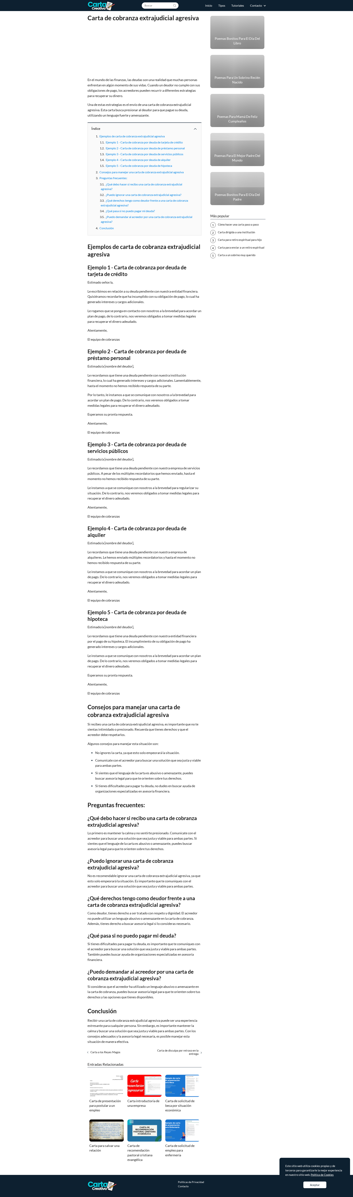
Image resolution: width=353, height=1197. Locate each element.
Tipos (221, 5)
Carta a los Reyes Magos (105, 1052)
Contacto (256, 5)
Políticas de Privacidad (191, 1182)
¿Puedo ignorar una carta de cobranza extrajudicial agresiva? (143, 194)
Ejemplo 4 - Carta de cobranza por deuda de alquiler (138, 159)
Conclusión (106, 228)
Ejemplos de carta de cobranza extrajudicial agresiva (132, 136)
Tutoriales (237, 5)
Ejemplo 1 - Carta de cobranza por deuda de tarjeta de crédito (144, 142)
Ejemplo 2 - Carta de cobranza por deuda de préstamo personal (145, 148)
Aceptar (315, 1185)
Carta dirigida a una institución (236, 232)
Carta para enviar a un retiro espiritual (241, 247)
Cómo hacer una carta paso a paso (238, 224)
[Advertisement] (145, 50)
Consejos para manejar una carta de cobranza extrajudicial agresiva (141, 172)
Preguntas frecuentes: (113, 178)
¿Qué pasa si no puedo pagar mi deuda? (130, 211)
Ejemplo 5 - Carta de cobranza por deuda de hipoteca (139, 165)
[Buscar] (175, 5)
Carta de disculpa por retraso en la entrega (178, 1052)
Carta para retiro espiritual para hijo (240, 239)
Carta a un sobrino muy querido (236, 255)
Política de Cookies (322, 1174)
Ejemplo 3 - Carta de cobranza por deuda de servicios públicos (144, 154)
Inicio (208, 5)
